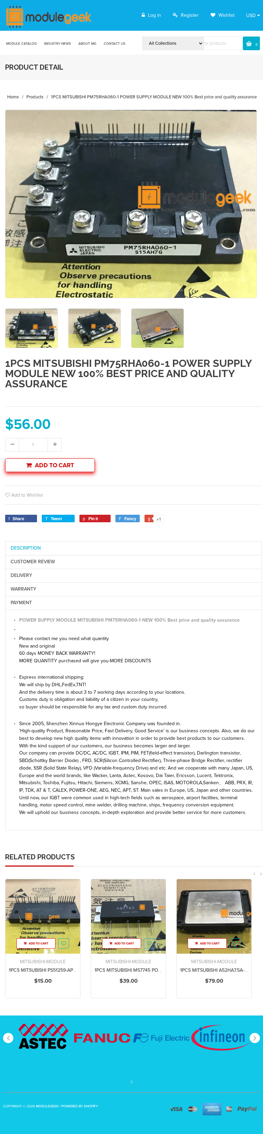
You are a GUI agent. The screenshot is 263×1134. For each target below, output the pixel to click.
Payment (21, 603)
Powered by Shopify (79, 1106)
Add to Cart (54, 465)
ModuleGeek (47, 1106)
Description (26, 548)
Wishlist (226, 15)
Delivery (21, 575)
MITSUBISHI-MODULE (43, 962)
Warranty (23, 589)
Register (190, 15)
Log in (154, 15)
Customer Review (33, 562)
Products (34, 97)
